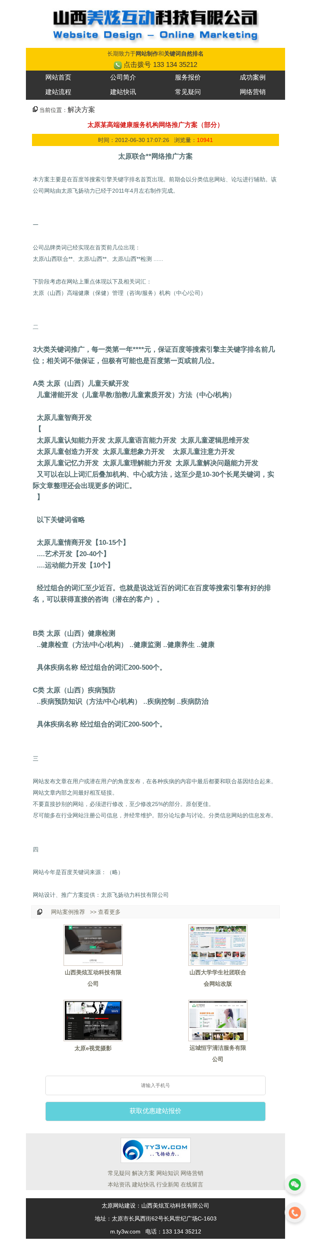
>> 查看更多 (104, 912)
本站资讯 (119, 1184)
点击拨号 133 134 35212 (160, 65)
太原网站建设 (119, 1205)
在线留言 (192, 1184)
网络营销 (253, 91)
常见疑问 (188, 91)
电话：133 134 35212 (173, 1231)
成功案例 (253, 77)
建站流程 (58, 91)
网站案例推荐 (68, 912)
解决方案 (81, 110)
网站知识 (167, 1173)
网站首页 (58, 77)
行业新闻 (167, 1184)
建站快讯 (123, 91)
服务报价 (188, 77)
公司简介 (123, 77)
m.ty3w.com (125, 1231)
